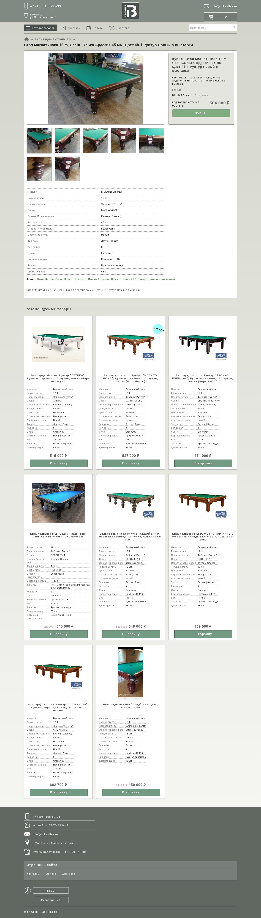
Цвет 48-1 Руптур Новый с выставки (149, 279)
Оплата (98, 28)
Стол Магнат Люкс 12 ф (53, 279)
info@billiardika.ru (224, 6)
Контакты (74, 28)
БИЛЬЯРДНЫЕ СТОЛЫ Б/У (53, 39)
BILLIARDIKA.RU (46, 912)
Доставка (122, 28)
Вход (51, 890)
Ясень (79, 279)
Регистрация (50, 900)
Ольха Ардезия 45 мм (103, 279)
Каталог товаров (43, 28)
